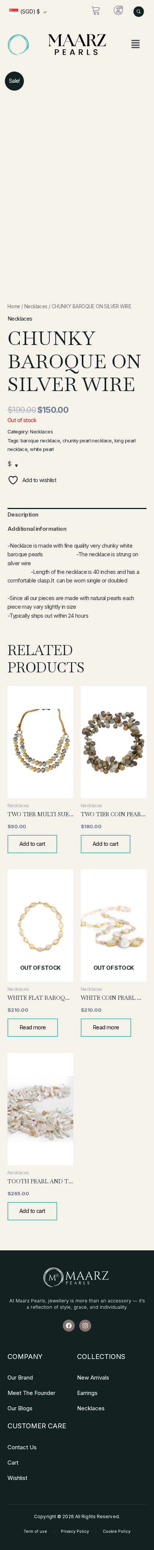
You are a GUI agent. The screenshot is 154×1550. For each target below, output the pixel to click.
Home (13, 306)
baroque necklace (40, 440)
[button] (136, 45)
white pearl (42, 449)
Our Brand (20, 1377)
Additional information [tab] (36, 529)
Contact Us (22, 1447)
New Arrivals (93, 1377)
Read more (32, 1027)
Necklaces (35, 306)
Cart (12, 1462)
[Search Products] (138, 11)
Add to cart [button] (32, 844)
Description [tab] (22, 514)
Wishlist (17, 1477)
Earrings (87, 1392)
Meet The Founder (31, 1392)
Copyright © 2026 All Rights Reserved (76, 1516)
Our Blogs (20, 1408)
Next (141, 181)
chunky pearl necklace (87, 440)
